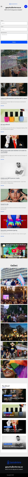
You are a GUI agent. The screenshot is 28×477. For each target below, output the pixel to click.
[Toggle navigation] (1, 6)
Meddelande (4, 32)
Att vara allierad (5, 124)
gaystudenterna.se (13, 7)
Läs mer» (2, 105)
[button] (3, 63)
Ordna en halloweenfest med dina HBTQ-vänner (14, 98)
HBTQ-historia (7, 395)
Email (2, 26)
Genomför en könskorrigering (9, 230)
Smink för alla (4, 204)
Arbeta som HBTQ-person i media (10, 178)
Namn (2, 20)
